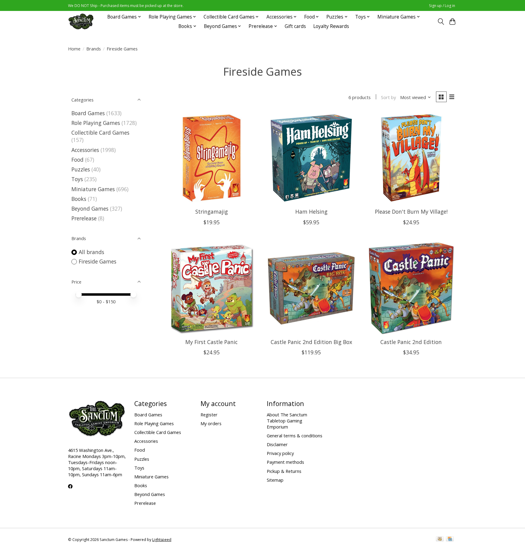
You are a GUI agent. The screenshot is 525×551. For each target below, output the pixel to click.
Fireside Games (97, 261)
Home (74, 49)
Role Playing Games (95, 122)
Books (78, 198)
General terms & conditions (294, 435)
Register (209, 415)
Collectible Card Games (100, 132)
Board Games (88, 113)
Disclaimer (277, 444)
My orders (211, 423)
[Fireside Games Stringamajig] (211, 158)
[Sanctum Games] (81, 21)
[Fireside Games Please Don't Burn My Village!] (411, 158)
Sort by (388, 97)
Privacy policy (280, 453)
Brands (93, 49)
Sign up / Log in (442, 5)
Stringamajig (211, 211)
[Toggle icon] (440, 21)
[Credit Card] (450, 539)
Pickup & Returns (284, 471)
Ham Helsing (311, 211)
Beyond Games (89, 208)
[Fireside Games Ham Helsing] (311, 158)
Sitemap (275, 480)
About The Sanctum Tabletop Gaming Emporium (287, 421)
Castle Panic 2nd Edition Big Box (311, 342)
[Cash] (440, 539)
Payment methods (285, 462)
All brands (91, 252)
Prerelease (84, 218)
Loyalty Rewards (331, 26)
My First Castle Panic (211, 342)
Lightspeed (161, 539)
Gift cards (295, 26)
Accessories (85, 149)
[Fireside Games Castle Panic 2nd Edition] (411, 288)
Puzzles (80, 169)
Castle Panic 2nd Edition (411, 342)
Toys (77, 179)
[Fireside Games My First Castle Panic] (211, 288)
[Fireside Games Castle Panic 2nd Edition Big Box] (311, 288)
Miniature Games (93, 189)
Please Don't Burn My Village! (411, 211)
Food (77, 159)
